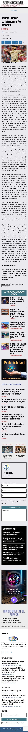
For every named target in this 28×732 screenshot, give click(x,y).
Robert (17, 284)
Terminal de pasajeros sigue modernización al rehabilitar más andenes (18, 324)
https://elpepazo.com (7, 475)
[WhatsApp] (13, 42)
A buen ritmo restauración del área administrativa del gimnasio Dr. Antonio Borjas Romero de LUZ (17, 313)
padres (12, 284)
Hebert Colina (13, 32)
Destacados (4, 683)
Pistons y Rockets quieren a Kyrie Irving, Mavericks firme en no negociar (17, 300)
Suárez (22, 284)
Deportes (13, 305)
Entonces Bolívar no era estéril (20, 455)
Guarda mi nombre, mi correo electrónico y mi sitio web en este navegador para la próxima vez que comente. (13, 501)
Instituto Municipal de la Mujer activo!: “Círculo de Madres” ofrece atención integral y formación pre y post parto (18, 348)
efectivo (8, 284)
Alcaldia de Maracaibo (16, 328)
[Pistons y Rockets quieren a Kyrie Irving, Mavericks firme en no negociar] (5, 300)
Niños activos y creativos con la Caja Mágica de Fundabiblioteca (12, 662)
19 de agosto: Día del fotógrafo (11, 691)
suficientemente (6, 286)
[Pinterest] (9, 42)
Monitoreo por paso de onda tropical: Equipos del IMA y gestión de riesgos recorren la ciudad (12, 702)
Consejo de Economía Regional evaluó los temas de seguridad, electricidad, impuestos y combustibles (13, 547)
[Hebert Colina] (2, 32)
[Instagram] (7, 652)
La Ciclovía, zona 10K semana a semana (13, 695)
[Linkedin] (16, 42)
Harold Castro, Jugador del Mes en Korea (13, 435)
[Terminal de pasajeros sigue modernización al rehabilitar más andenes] (5, 325)
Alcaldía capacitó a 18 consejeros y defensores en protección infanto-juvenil (18, 335)
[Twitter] (6, 42)
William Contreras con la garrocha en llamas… (13, 408)
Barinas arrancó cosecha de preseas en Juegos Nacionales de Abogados (13, 400)
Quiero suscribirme (13, 719)
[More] (23, 42)
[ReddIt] (20, 42)
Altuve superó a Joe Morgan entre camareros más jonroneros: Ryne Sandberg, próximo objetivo (12, 416)
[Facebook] (2, 42)
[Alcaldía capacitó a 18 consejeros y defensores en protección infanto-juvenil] (5, 335)
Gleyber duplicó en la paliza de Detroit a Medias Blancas (7, 456)
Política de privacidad (18, 723)
